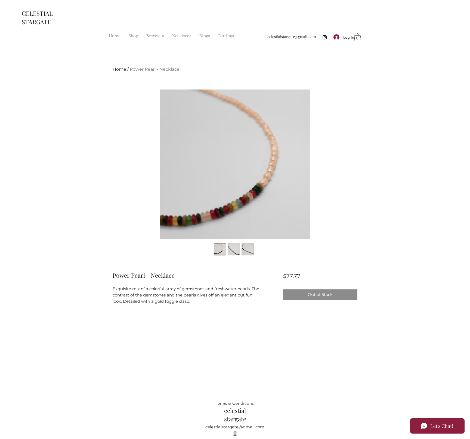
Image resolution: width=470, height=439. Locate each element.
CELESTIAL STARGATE (37, 17)
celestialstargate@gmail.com (291, 36)
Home (119, 69)
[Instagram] (324, 37)
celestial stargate (235, 414)
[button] (357, 37)
